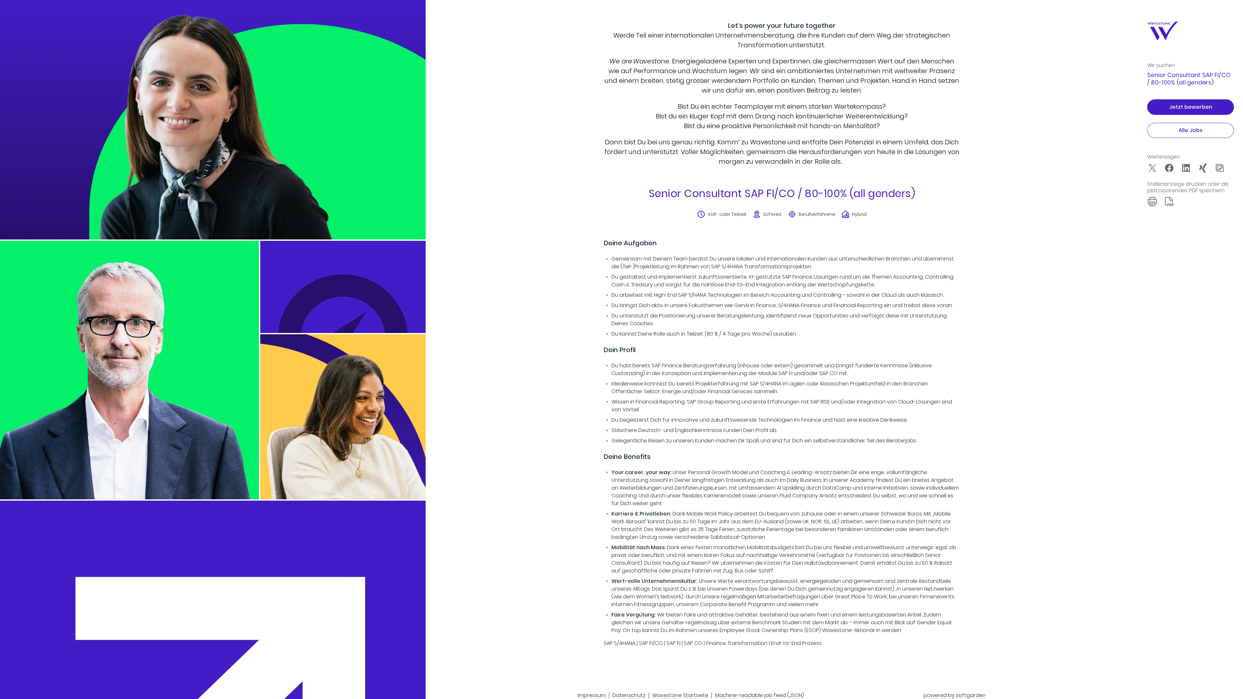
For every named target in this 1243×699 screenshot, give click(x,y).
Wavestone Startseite (680, 695)
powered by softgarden (955, 695)
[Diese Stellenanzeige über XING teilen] (1203, 168)
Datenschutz (628, 695)
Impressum (592, 695)
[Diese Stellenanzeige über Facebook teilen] (1169, 168)
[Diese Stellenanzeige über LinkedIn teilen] (1186, 168)
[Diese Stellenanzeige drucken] (1152, 201)
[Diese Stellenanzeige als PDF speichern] (1169, 201)
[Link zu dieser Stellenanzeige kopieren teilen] (1220, 168)
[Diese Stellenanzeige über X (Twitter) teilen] (1152, 168)
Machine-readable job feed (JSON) (759, 695)
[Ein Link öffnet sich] (1169, 31)
